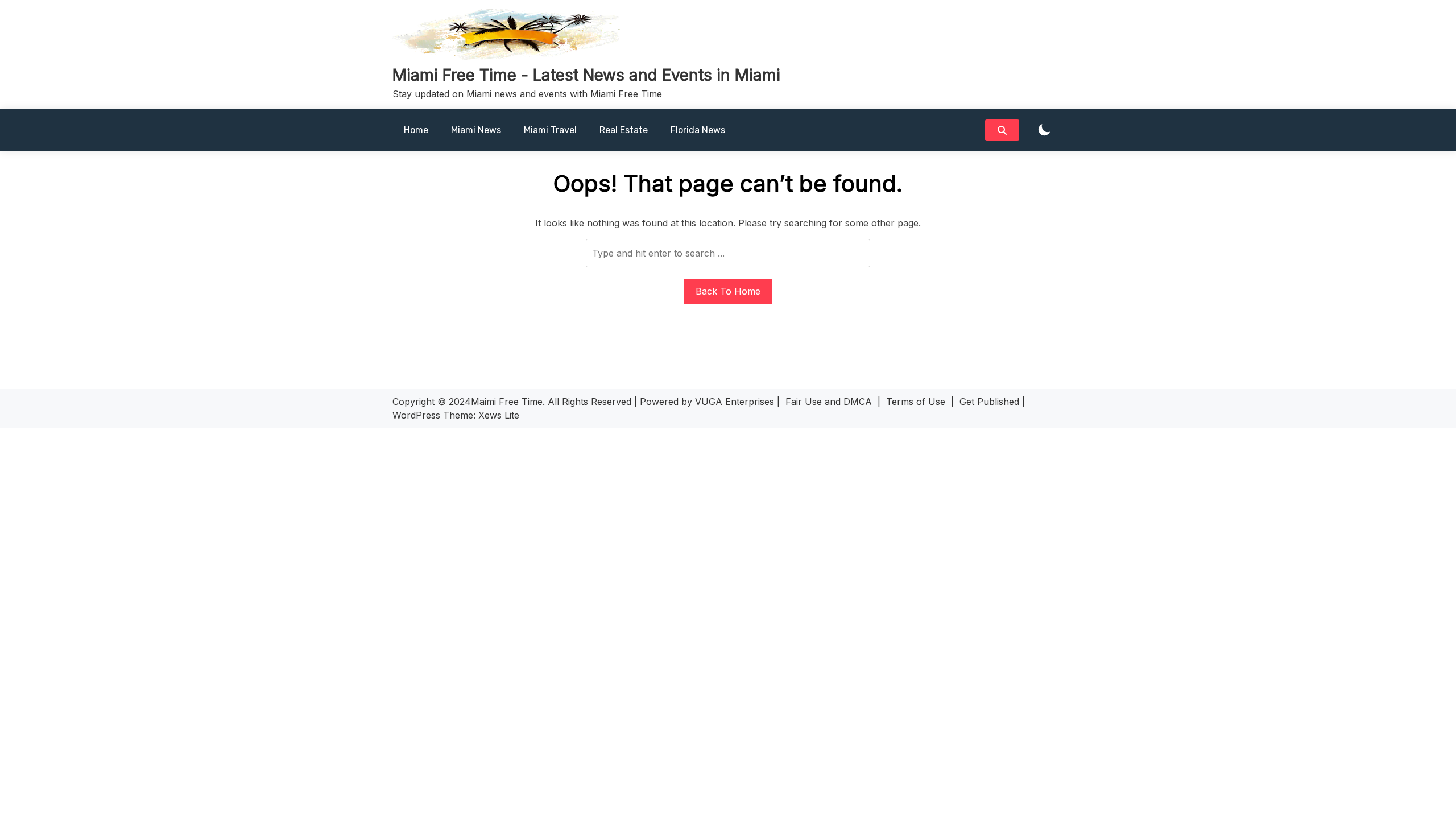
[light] (1044, 130)
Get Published (989, 401)
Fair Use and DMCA (828, 401)
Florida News (698, 130)
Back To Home (728, 291)
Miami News (476, 130)
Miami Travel (550, 130)
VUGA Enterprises (734, 401)
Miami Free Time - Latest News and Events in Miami (586, 75)
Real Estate (623, 130)
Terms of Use (915, 401)
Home (416, 130)
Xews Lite (498, 415)
